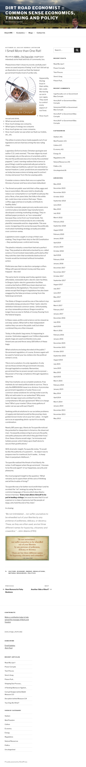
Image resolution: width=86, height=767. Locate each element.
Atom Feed (8, 648)
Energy (29, 571)
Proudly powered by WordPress (16, 762)
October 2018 (59, 251)
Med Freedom (58, 141)
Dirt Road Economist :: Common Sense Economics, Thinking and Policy (40, 12)
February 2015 (59, 385)
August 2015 (58, 360)
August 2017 (58, 284)
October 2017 (58, 276)
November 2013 (59, 414)
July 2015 (57, 364)
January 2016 (58, 339)
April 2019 (57, 243)
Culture (12, 571)
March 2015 (58, 381)
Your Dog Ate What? (12, 703)
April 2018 (57, 255)
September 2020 (60, 226)
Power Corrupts (59, 68)
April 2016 (57, 326)
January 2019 (58, 247)
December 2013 (59, 410)
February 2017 (59, 309)
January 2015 (58, 389)
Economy (21, 571)
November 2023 (60, 192)
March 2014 (58, 402)
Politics (32, 573)
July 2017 (57, 289)
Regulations (39, 571)
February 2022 (59, 222)
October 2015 (59, 351)
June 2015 (57, 368)
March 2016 (58, 330)
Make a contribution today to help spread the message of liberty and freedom (17, 619)
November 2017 (59, 272)
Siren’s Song (58, 76)
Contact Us (41, 33)
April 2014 (57, 397)
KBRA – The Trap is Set (23, 57)
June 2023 (57, 205)
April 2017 (57, 301)
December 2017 (59, 268)
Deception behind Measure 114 (16, 698)
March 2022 (58, 217)
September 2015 (60, 356)
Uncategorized (59, 170)
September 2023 (60, 201)
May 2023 (57, 209)
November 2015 (59, 347)
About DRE (8, 33)
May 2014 (57, 393)
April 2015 (57, 377)
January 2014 (58, 406)
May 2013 (57, 418)
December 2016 (59, 318)
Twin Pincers (58, 72)
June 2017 (57, 293)
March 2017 (58, 305)
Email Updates (10, 645)
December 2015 (59, 343)
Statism (56, 137)
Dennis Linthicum (32, 47)
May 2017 (57, 297)
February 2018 (59, 259)
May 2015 (57, 372)
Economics (20, 33)
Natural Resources (18, 573)
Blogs (31, 33)
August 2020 (58, 230)
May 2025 (57, 184)
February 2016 (59, 335)
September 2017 (60, 280)
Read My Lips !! (59, 64)
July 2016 (57, 322)
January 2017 (58, 314)
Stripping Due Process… (13, 683)
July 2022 (57, 213)
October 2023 (59, 197)
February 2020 (59, 234)
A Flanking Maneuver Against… (16, 688)
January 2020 (58, 238)
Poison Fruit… (58, 81)
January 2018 (58, 263)
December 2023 (59, 188)
